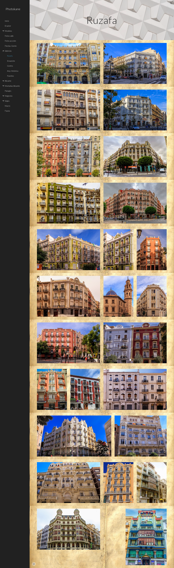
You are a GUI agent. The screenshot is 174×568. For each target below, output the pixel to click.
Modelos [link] (8, 31)
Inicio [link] (7, 21)
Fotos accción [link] (10, 41)
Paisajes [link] (8, 91)
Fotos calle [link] (9, 36)
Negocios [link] (8, 96)
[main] (101, 20)
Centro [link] (10, 66)
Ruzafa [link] (10, 56)
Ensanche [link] (11, 61)
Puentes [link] (10, 76)
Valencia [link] (8, 51)
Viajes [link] (7, 101)
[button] (171, 3)
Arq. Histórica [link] (12, 71)
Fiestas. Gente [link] (11, 46)
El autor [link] (8, 26)
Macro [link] (7, 106)
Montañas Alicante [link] (12, 86)
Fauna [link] (7, 111)
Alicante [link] (8, 81)
